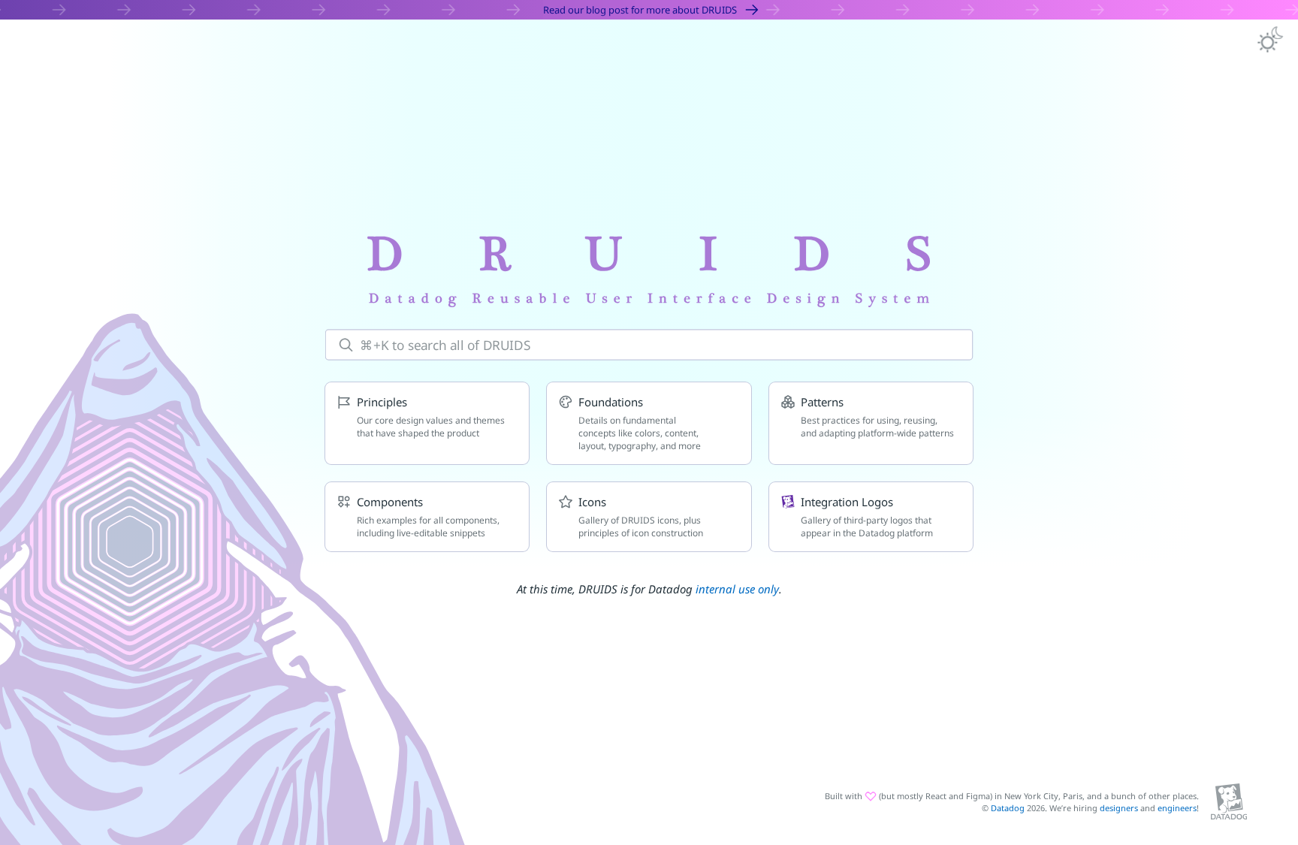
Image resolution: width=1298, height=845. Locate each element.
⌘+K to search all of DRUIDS (445, 345)
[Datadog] (1229, 802)
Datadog (1008, 807)
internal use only (737, 588)
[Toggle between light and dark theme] (1269, 40)
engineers (1177, 807)
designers (1119, 807)
